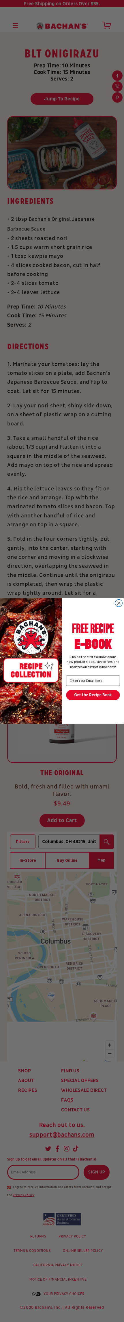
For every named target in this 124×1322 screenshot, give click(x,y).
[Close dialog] (118, 603)
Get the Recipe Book (93, 695)
